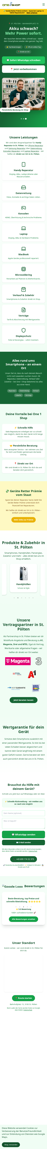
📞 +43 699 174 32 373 (23, 859)
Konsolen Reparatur (11, 151)
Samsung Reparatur (17, 148)
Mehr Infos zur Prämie (23, 520)
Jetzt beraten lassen (23, 700)
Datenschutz (32, 851)
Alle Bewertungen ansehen (23, 919)
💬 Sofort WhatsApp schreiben (23, 60)
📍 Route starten (23, 998)
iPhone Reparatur (35, 145)
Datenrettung (36, 148)
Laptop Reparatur (31, 151)
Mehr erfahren (32, 13)
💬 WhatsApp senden (23, 834)
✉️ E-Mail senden (23, 842)
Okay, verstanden (10, 1145)
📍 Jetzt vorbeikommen (23, 69)
